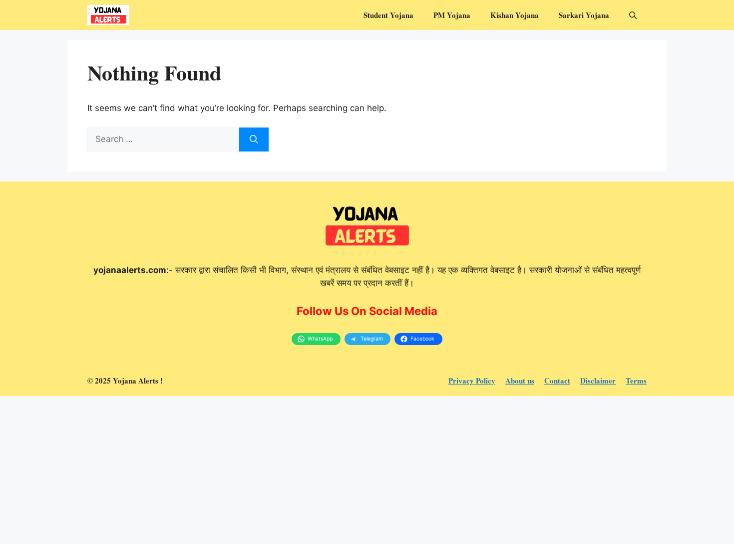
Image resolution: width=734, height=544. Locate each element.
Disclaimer (598, 380)
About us (519, 380)
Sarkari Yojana (584, 15)
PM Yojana (451, 15)
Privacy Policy (471, 380)
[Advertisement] (299, 470)
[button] (633, 15)
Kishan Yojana (514, 15)
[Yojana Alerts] (108, 15)
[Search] (254, 140)
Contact (557, 380)
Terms (636, 380)
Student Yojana (388, 15)
